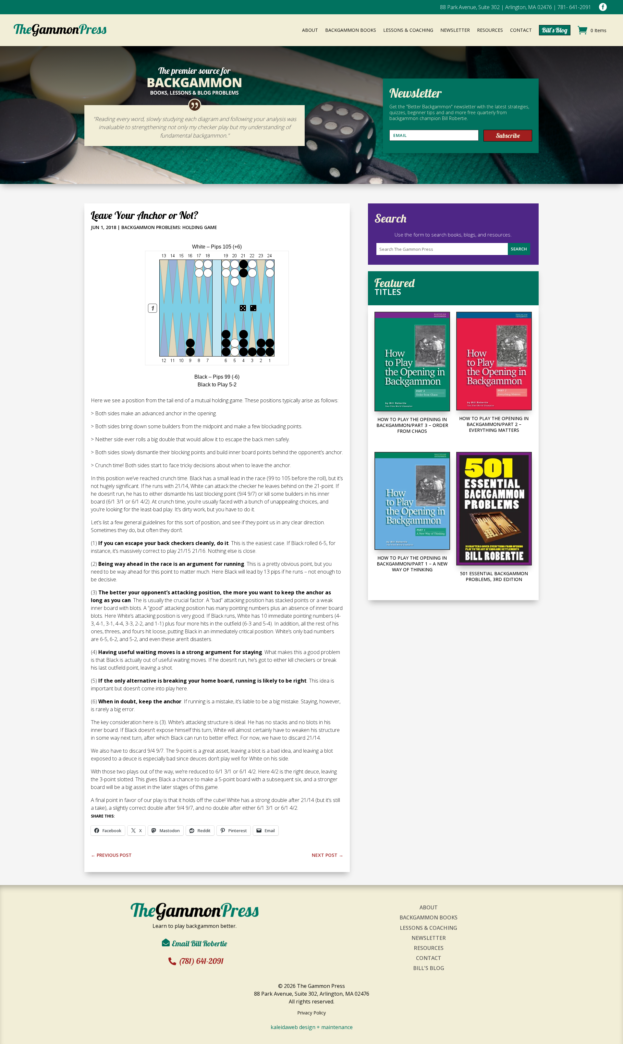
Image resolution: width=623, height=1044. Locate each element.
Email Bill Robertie (199, 943)
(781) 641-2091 (201, 961)
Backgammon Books (428, 917)
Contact (428, 958)
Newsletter (428, 937)
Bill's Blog (428, 968)
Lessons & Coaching (428, 927)
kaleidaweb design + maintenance (312, 1027)
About (429, 907)
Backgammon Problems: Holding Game (169, 227)
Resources (429, 948)
